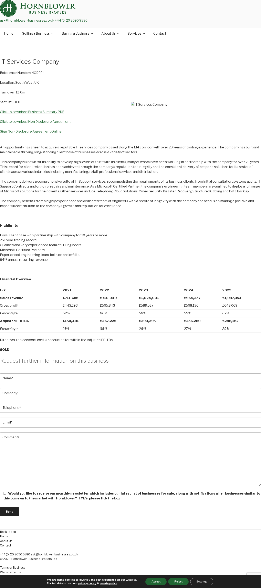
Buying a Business (75, 33)
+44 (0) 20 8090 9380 (71, 20)
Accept (156, 582)
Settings (201, 582)
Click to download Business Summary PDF (32, 112)
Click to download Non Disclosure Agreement (35, 122)
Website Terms (10, 572)
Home (8, 33)
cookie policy (108, 583)
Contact (159, 33)
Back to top (8, 531)
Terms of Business (12, 567)
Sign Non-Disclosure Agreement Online (31, 131)
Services (134, 33)
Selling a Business (36, 33)
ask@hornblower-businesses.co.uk (27, 20)
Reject (178, 582)
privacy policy (87, 583)
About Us (108, 33)
